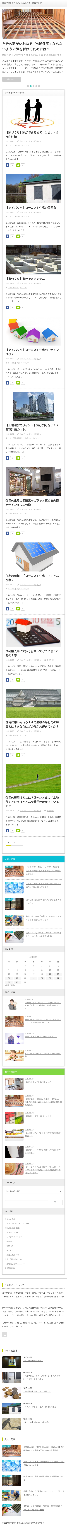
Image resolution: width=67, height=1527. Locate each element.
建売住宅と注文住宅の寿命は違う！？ (41, 1037)
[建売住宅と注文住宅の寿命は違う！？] (14, 1038)
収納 (8, 1246)
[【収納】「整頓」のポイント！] (14, 1118)
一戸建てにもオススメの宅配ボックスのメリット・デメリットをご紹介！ (42, 1377)
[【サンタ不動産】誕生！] (11, 1362)
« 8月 (7, 985)
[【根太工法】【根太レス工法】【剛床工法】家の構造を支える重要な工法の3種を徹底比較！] (14, 1101)
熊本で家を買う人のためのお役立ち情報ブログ (22, 3)
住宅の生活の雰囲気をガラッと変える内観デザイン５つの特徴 (32, 502)
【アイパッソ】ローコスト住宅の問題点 (31, 207)
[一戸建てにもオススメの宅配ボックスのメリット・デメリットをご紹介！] (11, 1377)
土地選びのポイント (31, 438)
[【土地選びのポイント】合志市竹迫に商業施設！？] (14, 1135)
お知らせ (8, 1219)
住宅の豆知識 (48, 55)
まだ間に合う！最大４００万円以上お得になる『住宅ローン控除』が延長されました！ (43, 1005)
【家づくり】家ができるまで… (25, 278)
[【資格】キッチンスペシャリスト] (14, 1084)
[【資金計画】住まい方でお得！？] (11, 1393)
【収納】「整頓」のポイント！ (38, 1116)
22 (17, 978)
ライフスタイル (13, 1237)
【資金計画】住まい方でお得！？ (37, 1391)
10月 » (12, 985)
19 (50, 974)
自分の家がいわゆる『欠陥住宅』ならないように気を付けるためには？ (32, 46)
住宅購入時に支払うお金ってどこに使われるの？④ (32, 653)
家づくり (57, 55)
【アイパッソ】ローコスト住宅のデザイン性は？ (32, 352)
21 (9, 978)
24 (33, 978)
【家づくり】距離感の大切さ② (36, 1422)
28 (9, 982)
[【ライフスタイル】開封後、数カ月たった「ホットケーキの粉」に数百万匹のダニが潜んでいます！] (14, 1169)
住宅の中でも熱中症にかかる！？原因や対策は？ (43, 1055)
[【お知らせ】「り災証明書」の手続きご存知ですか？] (14, 1152)
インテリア (11, 1232)
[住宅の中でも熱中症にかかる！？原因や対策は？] (14, 1055)
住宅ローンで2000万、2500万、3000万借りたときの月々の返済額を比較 (43, 934)
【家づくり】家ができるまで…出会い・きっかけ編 (32, 134)
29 (17, 982)
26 (50, 978)
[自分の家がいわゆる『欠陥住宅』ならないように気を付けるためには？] (33, 24)
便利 (8, 1241)
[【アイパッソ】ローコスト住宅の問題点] (11, 1408)
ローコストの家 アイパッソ (18, 145)
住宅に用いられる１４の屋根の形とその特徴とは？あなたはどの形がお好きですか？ (32, 724)
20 (58, 974)
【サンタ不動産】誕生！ (33, 1361)
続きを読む (12, 79)
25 (42, 978)
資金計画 (50, 660)
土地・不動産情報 (15, 438)
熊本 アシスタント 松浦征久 (27, 55)
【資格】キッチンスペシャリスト (39, 1082)
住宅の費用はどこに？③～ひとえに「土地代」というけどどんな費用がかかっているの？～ (32, 802)
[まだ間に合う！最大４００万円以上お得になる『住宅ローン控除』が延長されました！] (14, 1004)
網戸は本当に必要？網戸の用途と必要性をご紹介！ (43, 902)
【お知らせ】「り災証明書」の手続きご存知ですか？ (43, 1151)
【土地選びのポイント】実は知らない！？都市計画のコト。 (32, 427)
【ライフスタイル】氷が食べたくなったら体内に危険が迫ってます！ (43, 885)
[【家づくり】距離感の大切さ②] (11, 1424)
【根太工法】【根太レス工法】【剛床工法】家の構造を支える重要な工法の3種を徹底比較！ (43, 871)
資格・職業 (11, 1255)
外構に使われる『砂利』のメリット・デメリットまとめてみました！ (43, 918)
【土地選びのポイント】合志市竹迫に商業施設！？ (43, 1134)
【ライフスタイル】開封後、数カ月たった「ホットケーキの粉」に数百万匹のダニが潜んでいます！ (43, 1170)
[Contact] (4, 1334)
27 (58, 978)
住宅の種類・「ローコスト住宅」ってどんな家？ (32, 578)
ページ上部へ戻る (63, 1523)
